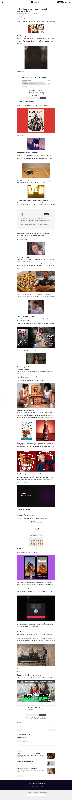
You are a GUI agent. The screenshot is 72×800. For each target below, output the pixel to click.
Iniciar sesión (67, 2)
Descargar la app (41, 795)
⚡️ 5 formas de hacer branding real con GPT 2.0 (28, 753)
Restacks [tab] (24, 737)
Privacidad (33, 792)
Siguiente (51, 729)
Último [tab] (24, 750)
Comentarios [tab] (19, 737)
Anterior (21, 729)
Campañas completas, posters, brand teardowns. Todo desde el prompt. (30, 755)
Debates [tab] (27, 750)
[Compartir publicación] (56, 2)
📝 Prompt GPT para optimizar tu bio (25, 761)
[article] (36, 756)
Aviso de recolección (43, 792)
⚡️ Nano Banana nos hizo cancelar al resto (27, 768)
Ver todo (19, 776)
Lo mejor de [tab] (19, 750)
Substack (30, 797)
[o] (36, 57)
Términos (37, 792)
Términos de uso (36, 717)
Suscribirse (60, 2)
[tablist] (22, 738)
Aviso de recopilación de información (32, 718)
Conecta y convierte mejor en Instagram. (24, 762)
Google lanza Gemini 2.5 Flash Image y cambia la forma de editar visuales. (30, 770)
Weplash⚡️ (21, 15)
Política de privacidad (43, 718)
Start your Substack (32, 795)
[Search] (54, 2)
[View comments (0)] (22, 19)
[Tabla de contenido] (1, 400)
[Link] (15, 36)
